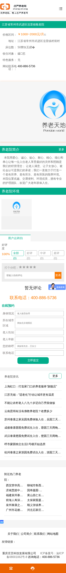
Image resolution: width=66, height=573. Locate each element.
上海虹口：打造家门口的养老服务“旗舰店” (30, 386)
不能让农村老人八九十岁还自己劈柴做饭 (29, 402)
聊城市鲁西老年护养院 (36, 485)
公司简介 (26, 533)
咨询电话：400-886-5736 (44, 556)
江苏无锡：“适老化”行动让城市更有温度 (29, 394)
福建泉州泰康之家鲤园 (15, 495)
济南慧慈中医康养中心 (15, 490)
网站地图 (52, 533)
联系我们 (39, 533)
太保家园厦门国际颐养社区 (36, 500)
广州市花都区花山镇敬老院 (15, 509)
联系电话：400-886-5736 (33, 297)
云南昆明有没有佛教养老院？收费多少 (28, 411)
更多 (61, 149)
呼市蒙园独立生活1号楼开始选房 (24, 444)
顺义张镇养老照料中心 (36, 505)
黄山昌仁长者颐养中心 (36, 495)
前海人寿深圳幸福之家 (15, 500)
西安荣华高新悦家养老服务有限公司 (15, 485)
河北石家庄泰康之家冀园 (36, 509)
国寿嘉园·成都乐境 (36, 490)
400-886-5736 (26, 66)
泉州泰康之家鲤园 (15, 505)
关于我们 (13, 533)
